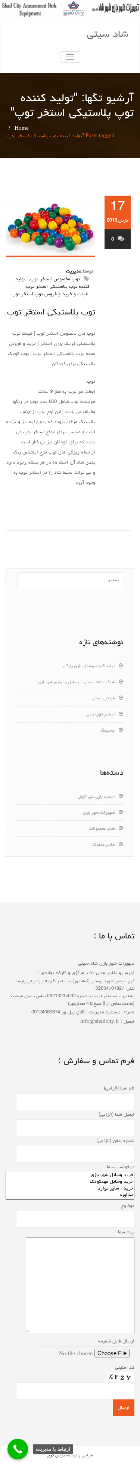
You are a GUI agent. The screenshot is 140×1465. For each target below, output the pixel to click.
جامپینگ (107, 730)
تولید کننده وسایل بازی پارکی (89, 666)
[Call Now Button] (17, 1449)
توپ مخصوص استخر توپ (55, 279)
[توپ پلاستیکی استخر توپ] (50, 226)
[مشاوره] (70, 1196)
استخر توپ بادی (100, 714)
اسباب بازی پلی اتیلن (96, 796)
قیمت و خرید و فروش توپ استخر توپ (50, 294)
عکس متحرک (103, 845)
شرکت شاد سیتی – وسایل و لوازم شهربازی (76, 682)
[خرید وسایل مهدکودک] (70, 1182)
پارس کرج (56, 1455)
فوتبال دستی (103, 698)
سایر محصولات (102, 829)
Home (22, 129)
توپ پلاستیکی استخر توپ (51, 313)
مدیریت (73, 271)
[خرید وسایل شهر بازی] (70, 1175)
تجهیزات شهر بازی (99, 813)
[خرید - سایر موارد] (70, 1189)
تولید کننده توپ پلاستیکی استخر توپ (52, 283)
